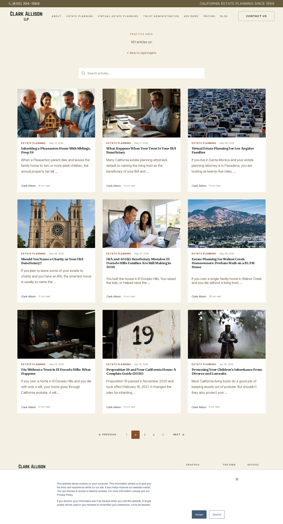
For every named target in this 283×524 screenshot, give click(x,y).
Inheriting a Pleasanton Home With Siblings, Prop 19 (56, 150)
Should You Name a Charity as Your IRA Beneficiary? (52, 261)
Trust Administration (161, 16)
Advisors (191, 16)
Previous (109, 434)
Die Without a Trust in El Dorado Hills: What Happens (56, 371)
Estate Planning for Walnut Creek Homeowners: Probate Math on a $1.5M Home (223, 263)
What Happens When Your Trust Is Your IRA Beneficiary (141, 150)
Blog (224, 16)
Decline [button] (217, 514)
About (57, 16)
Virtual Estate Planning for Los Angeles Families (223, 150)
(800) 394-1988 (26, 3)
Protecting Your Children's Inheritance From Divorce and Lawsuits (227, 371)
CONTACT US (256, 16)
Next (177, 434)
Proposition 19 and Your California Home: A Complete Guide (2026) (141, 371)
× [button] (237, 478)
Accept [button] (199, 514)
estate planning (33, 143)
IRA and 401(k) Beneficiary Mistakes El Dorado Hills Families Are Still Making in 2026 (138, 263)
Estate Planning (80, 16)
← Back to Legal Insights (141, 52)
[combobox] (141, 73)
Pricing (209, 16)
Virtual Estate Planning (118, 16)
